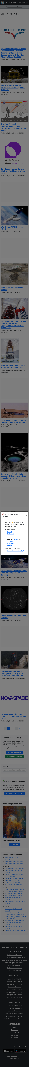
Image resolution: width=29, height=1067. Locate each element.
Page (15, 539)
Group (9, 541)
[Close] (26, 515)
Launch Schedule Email (14, 551)
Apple (9, 532)
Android (10, 534)
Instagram (10, 543)
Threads (10, 545)
